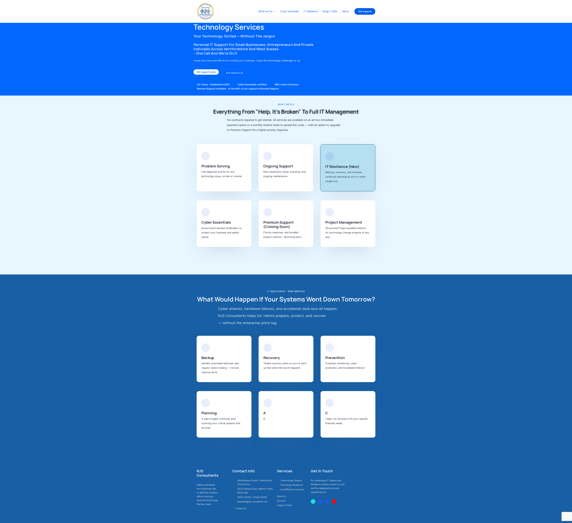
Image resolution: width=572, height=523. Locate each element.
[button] (273, 11)
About (345, 11)
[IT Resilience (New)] (329, 156)
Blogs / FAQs (330, 11)
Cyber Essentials (289, 11)
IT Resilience (311, 11)
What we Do (265, 11)
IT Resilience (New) (342, 166)
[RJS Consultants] (205, 11)
